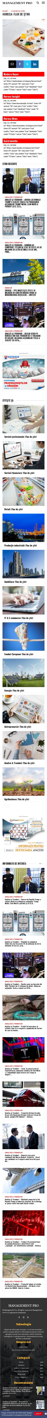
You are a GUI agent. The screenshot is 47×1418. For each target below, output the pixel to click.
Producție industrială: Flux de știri (20, 545)
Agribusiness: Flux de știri (16, 799)
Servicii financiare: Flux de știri (19, 473)
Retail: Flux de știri (13, 509)
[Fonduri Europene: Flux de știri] (23, 636)
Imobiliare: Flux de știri (15, 581)
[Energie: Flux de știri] (23, 673)
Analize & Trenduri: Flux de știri (19, 763)
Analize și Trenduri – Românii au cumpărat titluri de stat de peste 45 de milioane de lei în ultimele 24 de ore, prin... (23, 248)
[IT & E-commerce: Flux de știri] (23, 600)
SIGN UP (38, 1413)
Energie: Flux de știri (14, 690)
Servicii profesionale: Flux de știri (20, 436)
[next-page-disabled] (8, 806)
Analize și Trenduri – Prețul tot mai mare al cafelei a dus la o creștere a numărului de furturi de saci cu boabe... (23, 1028)
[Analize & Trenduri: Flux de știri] (23, 745)
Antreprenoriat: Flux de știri (17, 726)
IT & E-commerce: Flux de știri (18, 618)
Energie (8, 288)
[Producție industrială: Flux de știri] (23, 528)
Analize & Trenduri (14, 197)
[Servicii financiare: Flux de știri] (23, 455)
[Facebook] (20, 64)
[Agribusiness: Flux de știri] (23, 781)
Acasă (5, 11)
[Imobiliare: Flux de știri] (23, 564)
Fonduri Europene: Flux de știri (18, 654)
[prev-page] (4, 806)
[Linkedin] (35, 64)
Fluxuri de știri (18, 11)
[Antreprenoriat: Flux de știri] (23, 709)
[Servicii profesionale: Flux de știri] (23, 419)
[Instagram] (23, 1317)
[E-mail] (12, 64)
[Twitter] (27, 64)
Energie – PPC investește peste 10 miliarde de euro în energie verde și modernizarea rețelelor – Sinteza (20, 292)
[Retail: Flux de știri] (23, 491)
